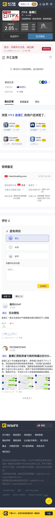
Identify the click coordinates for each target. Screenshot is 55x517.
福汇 (20, 490)
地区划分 (6, 451)
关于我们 (6, 435)
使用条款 (39, 435)
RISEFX (6, 495)
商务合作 (41, 446)
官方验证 (44, 440)
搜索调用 (17, 440)
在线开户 (14, 36)
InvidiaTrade (8, 490)
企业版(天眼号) (30, 440)
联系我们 (17, 435)
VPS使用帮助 (28, 446)
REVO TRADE (19, 495)
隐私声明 (6, 440)
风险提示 (28, 435)
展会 (4, 446)
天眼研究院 (14, 446)
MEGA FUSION (35, 495)
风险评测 (46, 49)
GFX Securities (32, 490)
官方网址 (40, 36)
